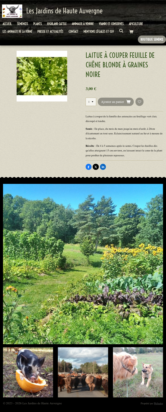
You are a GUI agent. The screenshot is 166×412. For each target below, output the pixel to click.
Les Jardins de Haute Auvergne (64, 10)
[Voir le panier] (131, 32)
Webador (158, 403)
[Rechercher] (121, 31)
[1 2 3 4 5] (91, 102)
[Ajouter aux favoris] (139, 102)
